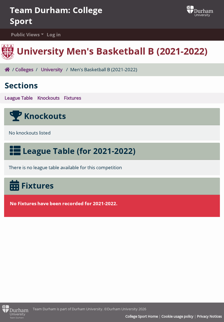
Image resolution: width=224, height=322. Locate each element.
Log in (54, 34)
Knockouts (48, 98)
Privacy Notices (209, 316)
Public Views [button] (23, 34)
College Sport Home (141, 316)
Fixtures (72, 98)
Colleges (24, 69)
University (52, 69)
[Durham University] (200, 10)
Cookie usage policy (177, 316)
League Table (19, 98)
